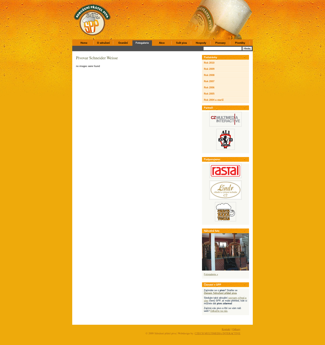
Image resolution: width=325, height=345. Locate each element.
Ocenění (123, 42)
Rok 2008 (209, 75)
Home (83, 42)
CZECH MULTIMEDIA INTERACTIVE (217, 333)
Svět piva (181, 42)
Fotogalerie (142, 42)
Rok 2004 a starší (214, 99)
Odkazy (236, 329)
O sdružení (103, 42)
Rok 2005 (209, 93)
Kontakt (226, 329)
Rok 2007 (209, 81)
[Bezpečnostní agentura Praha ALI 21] (225, 149)
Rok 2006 (209, 87)
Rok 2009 (209, 69)
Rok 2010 (209, 62)
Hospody (201, 42)
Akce (162, 42)
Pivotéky (240, 42)
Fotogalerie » (211, 274)
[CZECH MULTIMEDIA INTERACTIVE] (225, 125)
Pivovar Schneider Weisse (97, 57)
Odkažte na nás (219, 311)
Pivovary (220, 42)
